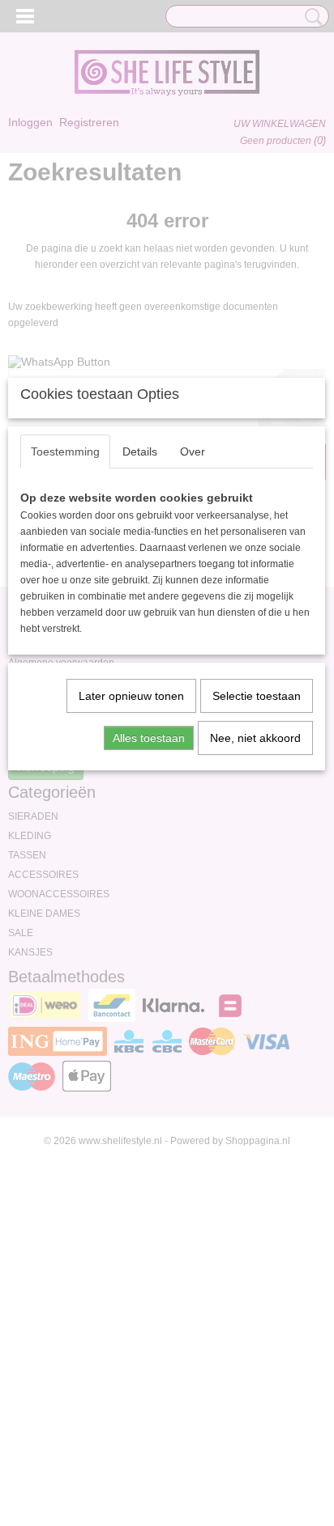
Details (139, 451)
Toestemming (65, 451)
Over (192, 451)
